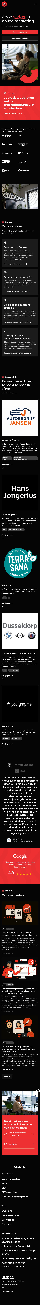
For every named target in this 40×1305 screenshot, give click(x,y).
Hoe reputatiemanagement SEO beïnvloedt (18, 1240)
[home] (4, 4)
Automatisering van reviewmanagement (14, 1264)
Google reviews (20, 867)
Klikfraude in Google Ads (16, 1246)
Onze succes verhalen (20, 38)
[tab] (9, 765)
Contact (6, 1224)
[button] (36, 4)
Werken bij (8, 1219)
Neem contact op (20, 32)
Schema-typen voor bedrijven (19, 1258)
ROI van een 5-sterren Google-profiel (19, 1252)
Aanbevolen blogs (9, 1233)
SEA (4, 1187)
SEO (4, 1183)
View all (7, 1076)
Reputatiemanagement (16, 1196)
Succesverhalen (11, 1215)
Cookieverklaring (7, 1291)
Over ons (7, 1211)
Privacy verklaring (7, 1288)
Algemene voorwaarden (10, 1284)
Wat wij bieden (11, 1179)
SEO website (9, 1192)
